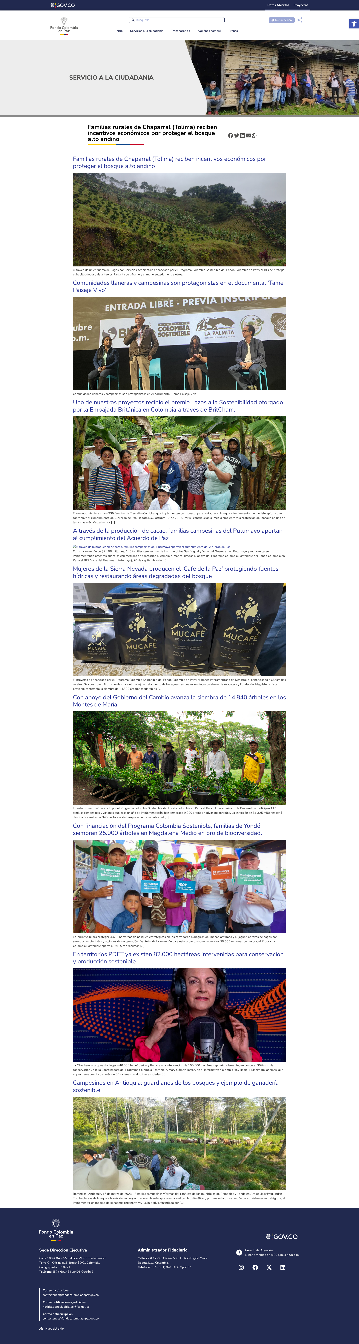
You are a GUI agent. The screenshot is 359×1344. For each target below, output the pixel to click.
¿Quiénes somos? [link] (209, 31)
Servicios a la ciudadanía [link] (146, 31)
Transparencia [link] (180, 31)
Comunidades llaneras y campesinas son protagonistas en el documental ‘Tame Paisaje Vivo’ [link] (178, 286)
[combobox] (177, 20)
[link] (354, 23)
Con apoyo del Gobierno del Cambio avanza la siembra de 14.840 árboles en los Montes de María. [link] (179, 701)
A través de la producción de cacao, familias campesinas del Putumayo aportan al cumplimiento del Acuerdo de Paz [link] (178, 534)
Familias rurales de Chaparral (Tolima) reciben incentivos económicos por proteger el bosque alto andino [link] (169, 162)
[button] (231, 136)
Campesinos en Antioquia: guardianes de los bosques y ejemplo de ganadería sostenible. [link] (176, 1086)
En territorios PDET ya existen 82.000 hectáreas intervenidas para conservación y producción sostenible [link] (178, 957)
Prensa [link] (233, 31)
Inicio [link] (119, 31)
